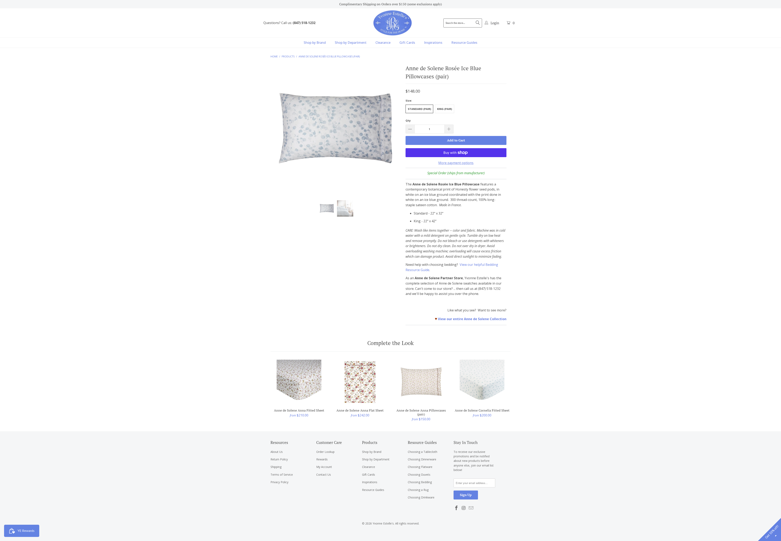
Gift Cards (407, 42)
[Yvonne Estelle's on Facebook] (457, 508)
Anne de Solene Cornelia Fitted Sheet (482, 382)
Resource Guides (464, 42)
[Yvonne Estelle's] (392, 22)
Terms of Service (282, 474)
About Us (277, 452)
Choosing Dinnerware (422, 459)
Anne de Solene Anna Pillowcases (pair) (421, 382)
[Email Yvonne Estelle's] (471, 508)
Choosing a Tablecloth (422, 452)
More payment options (455, 163)
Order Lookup (325, 452)
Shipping (276, 467)
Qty (408, 120)
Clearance (382, 42)
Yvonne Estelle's (383, 523)
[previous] (277, 131)
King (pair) (444, 109)
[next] (394, 131)
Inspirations (433, 42)
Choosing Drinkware (421, 497)
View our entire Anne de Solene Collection (472, 319)
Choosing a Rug (418, 490)
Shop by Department (351, 42)
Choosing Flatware (420, 467)
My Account (324, 467)
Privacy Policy (279, 482)
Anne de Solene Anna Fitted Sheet (299, 382)
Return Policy (279, 459)
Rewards (322, 459)
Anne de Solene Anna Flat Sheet (360, 382)
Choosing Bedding (420, 482)
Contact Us (323, 474)
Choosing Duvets (419, 474)
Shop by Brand (315, 42)
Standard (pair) (419, 109)
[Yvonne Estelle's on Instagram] (464, 508)
